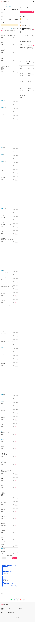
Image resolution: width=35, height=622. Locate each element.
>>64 (2, 431)
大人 (20, 83)
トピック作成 (27, 11)
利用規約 (9, 608)
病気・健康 (21, 75)
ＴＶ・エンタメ (22, 70)
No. (2, 32)
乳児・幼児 (21, 90)
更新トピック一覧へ (9, 560)
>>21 (2, 439)
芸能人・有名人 (30, 70)
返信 (2, 37)
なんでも (21, 68)
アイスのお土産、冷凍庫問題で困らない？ (9, 6)
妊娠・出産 (29, 88)
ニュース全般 (29, 68)
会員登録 (28, 1)
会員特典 (2, 609)
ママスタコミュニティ (20, 609)
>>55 (2, 469)
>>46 (2, 340)
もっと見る (27, 35)
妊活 (20, 88)
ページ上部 (17, 617)
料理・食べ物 (29, 73)
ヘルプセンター (2, 608)
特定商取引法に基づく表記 (11, 612)
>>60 (2, 461)
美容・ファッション (30, 76)
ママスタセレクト (20, 608)
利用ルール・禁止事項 (3, 594)
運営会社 (2, 612)
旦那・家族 (21, 73)
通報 (1, 19)
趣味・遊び (21, 81)
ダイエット (21, 78)
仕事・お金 (29, 78)
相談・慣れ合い (30, 81)
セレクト (21, 97)
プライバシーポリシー (10, 609)
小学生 (28, 90)
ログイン (31, 1)
